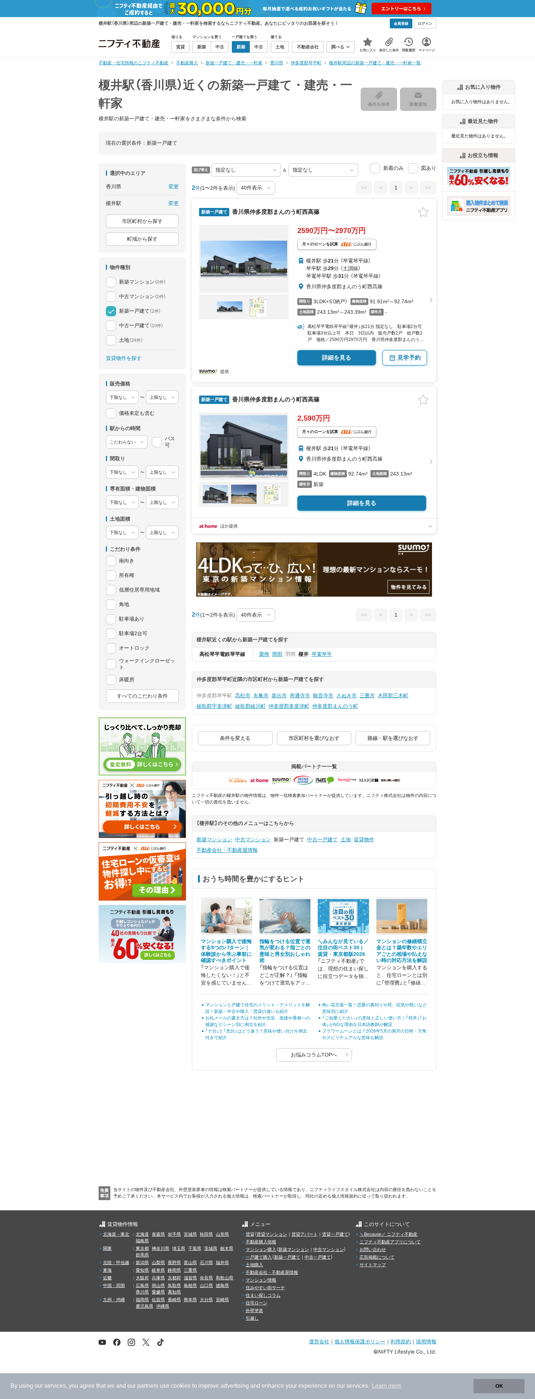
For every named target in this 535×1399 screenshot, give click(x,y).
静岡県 (174, 1270)
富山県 (190, 1262)
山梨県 (158, 1262)
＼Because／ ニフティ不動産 (388, 1234)
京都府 (174, 1277)
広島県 (142, 1285)
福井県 (222, 1262)
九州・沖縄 (114, 1299)
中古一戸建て (322, 839)
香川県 (142, 1292)
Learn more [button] (386, 1386)
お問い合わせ (373, 1249)
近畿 (107, 1277)
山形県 (222, 1234)
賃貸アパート (305, 1234)
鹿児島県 (144, 1306)
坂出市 (279, 695)
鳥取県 (174, 1285)
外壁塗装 (254, 1310)
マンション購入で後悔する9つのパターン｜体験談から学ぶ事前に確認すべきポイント (226, 950)
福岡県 (142, 1299)
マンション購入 (261, 1249)
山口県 (206, 1285)
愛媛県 (158, 1292)
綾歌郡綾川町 (250, 706)
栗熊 (264, 654)
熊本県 (190, 1299)
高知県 (174, 1292)
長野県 (174, 1262)
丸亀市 (261, 695)
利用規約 (401, 1341)
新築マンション (214, 839)
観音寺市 (323, 695)
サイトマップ (373, 1264)
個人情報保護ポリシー (359, 1341)
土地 (346, 839)
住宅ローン (257, 1303)
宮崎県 (222, 1299)
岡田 (277, 654)
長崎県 (174, 1299)
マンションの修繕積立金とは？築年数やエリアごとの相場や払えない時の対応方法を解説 (401, 950)
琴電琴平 (322, 654)
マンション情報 (261, 1280)
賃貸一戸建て (335, 1234)
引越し (252, 1318)
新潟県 (142, 1262)
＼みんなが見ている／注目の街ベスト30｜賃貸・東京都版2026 (343, 947)
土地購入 (254, 1264)
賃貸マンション (272, 1234)
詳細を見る (336, 357)
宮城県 (190, 1234)
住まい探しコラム (263, 1295)
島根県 (190, 1285)
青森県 (158, 1234)
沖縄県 (162, 1306)
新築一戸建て (287, 1257)
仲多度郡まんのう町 (335, 706)
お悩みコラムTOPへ (314, 1055)
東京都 (142, 1248)
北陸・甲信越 (116, 1262)
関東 (107, 1248)
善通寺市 (300, 695)
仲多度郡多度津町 (289, 706)
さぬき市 (346, 695)
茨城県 (210, 1248)
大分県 (206, 1299)
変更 (174, 186)
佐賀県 (158, 1299)
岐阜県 (158, 1270)
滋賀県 (190, 1277)
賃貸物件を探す (124, 358)
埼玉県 (178, 1248)
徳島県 (222, 1285)
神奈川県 (160, 1248)
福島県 (142, 1240)
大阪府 (142, 1277)
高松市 (242, 695)
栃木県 (226, 1248)
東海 (107, 1270)
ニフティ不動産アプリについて (390, 1241)
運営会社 (319, 1341)
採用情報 (426, 1341)
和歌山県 (224, 1277)
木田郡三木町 (393, 695)
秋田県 (206, 1234)
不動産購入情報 (261, 1241)
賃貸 (250, 1234)
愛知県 (142, 1270)
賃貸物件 (364, 839)
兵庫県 (158, 1277)
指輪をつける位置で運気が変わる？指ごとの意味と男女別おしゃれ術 (284, 950)
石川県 (206, 1262)
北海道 (142, 1234)
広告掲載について (377, 1257)
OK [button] (499, 1386)
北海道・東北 (116, 1234)
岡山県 (158, 1285)
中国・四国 (114, 1285)
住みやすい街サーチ (265, 1287)
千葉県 (194, 1248)
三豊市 (367, 695)
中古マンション (253, 839)
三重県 (190, 1270)
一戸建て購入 (259, 1257)
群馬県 (142, 1255)
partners (147, 1386)
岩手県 (174, 1234)
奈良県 (206, 1277)
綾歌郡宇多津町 (214, 706)
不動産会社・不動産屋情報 (227, 850)
